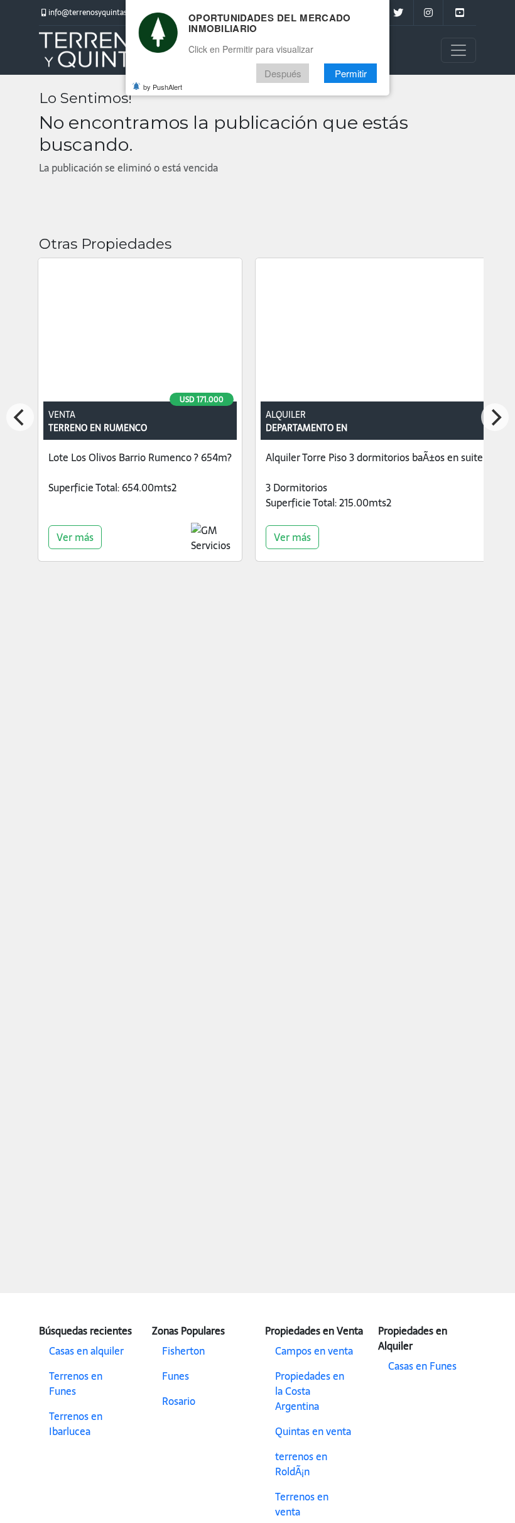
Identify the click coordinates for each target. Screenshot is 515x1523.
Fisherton (183, 1351)
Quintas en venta (313, 1431)
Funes (175, 1376)
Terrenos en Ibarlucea (75, 1423)
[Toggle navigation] (458, 50)
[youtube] (459, 12)
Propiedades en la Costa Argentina (309, 1391)
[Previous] (20, 417)
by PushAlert (162, 87)
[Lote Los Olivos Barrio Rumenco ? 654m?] (140, 332)
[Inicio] (102, 50)
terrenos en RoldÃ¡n (301, 1464)
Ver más (75, 537)
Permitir (351, 73)
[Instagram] (428, 12)
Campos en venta (314, 1351)
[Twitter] (397, 12)
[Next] (495, 417)
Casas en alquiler (86, 1351)
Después (282, 73)
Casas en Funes (422, 1366)
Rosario (178, 1401)
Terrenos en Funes (75, 1383)
